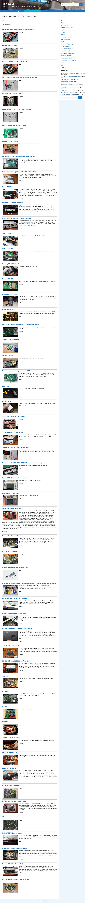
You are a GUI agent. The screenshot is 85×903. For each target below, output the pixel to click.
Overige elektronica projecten (67, 37)
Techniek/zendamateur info (32, 11)
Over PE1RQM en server (66, 36)
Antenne (62, 18)
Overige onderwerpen (65, 39)
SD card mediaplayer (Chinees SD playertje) (17, 629)
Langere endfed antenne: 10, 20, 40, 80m (69, 84)
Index (3, 20)
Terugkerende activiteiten (66, 55)
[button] (83, 11)
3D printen (63, 16)
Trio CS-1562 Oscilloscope (11, 738)
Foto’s (12, 11)
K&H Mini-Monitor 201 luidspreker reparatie (69, 92)
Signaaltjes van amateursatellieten (68, 94)
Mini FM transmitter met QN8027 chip (15, 567)
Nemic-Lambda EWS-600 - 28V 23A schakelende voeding (22, 463)
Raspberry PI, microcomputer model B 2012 (16, 371)
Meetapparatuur (64, 29)
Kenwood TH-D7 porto (9, 294)
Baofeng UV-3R (7, 279)
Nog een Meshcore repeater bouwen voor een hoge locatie (73, 73)
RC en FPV (63, 41)
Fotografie (63, 23)
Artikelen (6, 11)
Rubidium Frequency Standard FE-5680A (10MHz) (19, 172)
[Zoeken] (81, 4)
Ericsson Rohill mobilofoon (11, 785)
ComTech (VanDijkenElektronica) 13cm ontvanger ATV (20, 324)
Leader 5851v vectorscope (11, 493)
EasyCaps (5, 386)
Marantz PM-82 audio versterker (13, 864)
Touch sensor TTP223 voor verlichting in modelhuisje (71, 76)
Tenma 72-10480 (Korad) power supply (15, 447)
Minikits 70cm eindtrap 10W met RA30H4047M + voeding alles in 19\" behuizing (29, 583)
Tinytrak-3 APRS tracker (10, 339)
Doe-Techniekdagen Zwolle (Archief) (69, 60)
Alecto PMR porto (8, 355)
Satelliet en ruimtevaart (65, 43)
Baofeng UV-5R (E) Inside (11, 264)
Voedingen (63, 65)
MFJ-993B (5, 706)
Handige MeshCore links (66, 81)
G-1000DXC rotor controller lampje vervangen (70, 87)
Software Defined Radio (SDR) (67, 44)
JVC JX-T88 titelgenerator (11, 646)
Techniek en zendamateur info (67, 46)
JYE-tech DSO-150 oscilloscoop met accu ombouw (19, 77)
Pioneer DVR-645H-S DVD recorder (14, 613)
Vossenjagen (63, 67)
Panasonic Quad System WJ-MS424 (14, 598)
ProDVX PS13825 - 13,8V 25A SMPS (14, 61)
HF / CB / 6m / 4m (64, 25)
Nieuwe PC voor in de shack (66, 82)
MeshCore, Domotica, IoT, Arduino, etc (68, 30)
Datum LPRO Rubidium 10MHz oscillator (15, 879)
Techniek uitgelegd (65, 51)
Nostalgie (63, 34)
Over (55, 11)
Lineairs (5, 721)
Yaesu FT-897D (7, 248)
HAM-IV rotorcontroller (10, 141)
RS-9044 (5, 691)
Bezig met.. (19, 11)
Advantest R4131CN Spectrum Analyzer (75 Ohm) (19, 156)
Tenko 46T (5, 676)
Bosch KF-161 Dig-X (9, 768)
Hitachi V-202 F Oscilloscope (12, 753)
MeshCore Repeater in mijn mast (67, 79)
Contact (62, 11)
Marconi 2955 (7, 187)
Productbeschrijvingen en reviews (68, 49)
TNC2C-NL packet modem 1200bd (13, 416)
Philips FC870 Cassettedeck (12, 833)
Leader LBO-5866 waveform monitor (14, 478)
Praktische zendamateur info (67, 48)
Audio (62, 22)
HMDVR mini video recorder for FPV (14, 125)
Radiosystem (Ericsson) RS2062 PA (14, 93)
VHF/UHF (62, 63)
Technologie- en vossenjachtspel (67, 53)
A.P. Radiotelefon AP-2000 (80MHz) (14, 801)
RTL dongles (6, 401)
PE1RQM (8, 4)
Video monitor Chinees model (12, 508)
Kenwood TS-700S (8, 309)
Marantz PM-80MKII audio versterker (14, 848)
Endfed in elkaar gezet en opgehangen (69, 90)
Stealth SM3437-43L (9, 45)
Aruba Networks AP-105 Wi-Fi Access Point (17, 109)
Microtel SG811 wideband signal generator (16, 218)
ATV (61, 20)
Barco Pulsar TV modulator (11, 536)
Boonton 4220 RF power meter (12, 202)
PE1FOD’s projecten (47, 11)
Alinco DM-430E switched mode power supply (18, 29)
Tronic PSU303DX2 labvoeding (12, 432)
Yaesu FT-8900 (7, 233)
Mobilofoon (63, 32)
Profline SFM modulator (10, 551)
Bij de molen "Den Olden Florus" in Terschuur (71, 56)
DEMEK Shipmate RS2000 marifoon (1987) (16, 661)
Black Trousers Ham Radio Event (68, 58)
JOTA (63, 62)
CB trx (4, 817)
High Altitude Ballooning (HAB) (67, 27)
